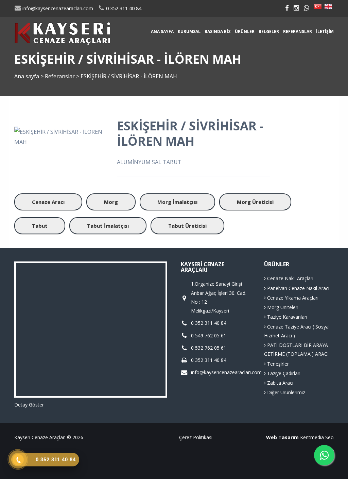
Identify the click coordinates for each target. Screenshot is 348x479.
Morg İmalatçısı (177, 201)
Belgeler (269, 31)
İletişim (325, 31)
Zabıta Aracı (279, 383)
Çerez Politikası (195, 437)
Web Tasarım (282, 437)
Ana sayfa (162, 31)
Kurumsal (189, 31)
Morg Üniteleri (282, 307)
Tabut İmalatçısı (108, 225)
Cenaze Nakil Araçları (289, 278)
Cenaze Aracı (48, 201)
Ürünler (245, 31)
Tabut (40, 225)
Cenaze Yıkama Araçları (292, 297)
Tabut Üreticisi (187, 225)
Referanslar (297, 31)
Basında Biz (218, 31)
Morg (111, 201)
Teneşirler (277, 364)
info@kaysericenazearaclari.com (57, 8)
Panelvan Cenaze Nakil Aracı (297, 288)
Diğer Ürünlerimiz (285, 392)
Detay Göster (29, 404)
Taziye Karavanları (286, 317)
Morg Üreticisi (255, 201)
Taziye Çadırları (283, 373)
